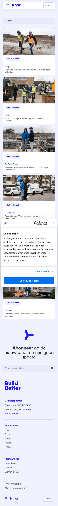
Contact (8, 467)
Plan (7, 430)
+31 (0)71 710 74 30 (22, 405)
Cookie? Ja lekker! (29, 280)
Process (8, 447)
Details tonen (42, 271)
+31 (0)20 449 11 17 (22, 409)
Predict (8, 443)
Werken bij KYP (12, 472)
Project (8, 434)
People (8, 438)
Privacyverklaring (13, 484)
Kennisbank (10, 463)
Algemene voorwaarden (16, 488)
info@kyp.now (11, 413)
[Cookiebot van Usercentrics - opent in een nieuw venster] (35, 223)
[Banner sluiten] (53, 223)
